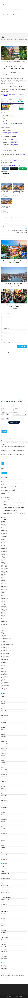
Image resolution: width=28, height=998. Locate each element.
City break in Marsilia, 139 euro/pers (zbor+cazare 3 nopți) (14, 284)
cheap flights (3, 639)
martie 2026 (3, 527)
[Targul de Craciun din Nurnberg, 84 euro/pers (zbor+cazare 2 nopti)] (18, 186)
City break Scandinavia (5, 653)
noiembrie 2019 (4, 624)
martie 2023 (3, 582)
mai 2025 (3, 542)
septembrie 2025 (4, 536)
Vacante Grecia (4, 680)
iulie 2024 (3, 557)
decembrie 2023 (4, 568)
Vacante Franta (4, 679)
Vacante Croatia (4, 674)
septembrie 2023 (4, 572)
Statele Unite (3, 671)
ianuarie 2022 (4, 597)
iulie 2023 (3, 575)
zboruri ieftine (4, 689)
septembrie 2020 (4, 610)
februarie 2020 (4, 619)
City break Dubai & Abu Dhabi (7, 644)
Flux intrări (3, 966)
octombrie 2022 (4, 589)
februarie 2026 (4, 528)
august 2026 (3, 519)
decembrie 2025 (4, 531)
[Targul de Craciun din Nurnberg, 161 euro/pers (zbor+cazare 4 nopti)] (6, 186)
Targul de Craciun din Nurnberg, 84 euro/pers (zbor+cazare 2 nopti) (18, 191)
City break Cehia (4, 642)
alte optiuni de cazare (7, 133)
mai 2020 (3, 615)
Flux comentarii (4, 968)
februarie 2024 (4, 565)
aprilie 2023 (3, 580)
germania (12, 217)
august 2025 (3, 537)
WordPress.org (4, 969)
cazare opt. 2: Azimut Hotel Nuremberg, (11, 123)
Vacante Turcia (4, 688)
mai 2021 (3, 603)
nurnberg (16, 217)
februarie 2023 (4, 583)
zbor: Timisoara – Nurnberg (9, 116)
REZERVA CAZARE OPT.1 (14, 94)
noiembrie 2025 (4, 533)
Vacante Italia (4, 683)
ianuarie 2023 (4, 585)
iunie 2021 (3, 601)
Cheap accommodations (6, 638)
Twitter (18, 165)
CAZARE (16, 139)
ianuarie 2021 (4, 606)
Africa (2, 630)
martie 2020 (3, 618)
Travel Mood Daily (16, 160)
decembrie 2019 (4, 622)
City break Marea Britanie (6, 650)
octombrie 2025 (4, 534)
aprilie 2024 (3, 562)
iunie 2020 (3, 613)
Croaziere (3, 658)
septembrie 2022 (4, 591)
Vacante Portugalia (5, 685)
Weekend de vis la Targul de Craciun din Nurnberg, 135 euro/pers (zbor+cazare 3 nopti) (6, 207)
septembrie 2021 (4, 598)
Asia (2, 632)
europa (8, 217)
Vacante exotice (4, 677)
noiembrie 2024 (4, 551)
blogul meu (21, 159)
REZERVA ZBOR (4, 94)
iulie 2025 (3, 539)
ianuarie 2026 (4, 530)
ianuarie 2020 (4, 621)
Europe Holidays (4, 659)
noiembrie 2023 (4, 569)
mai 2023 (3, 578)
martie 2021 (3, 604)
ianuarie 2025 (4, 548)
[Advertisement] (14, 25)
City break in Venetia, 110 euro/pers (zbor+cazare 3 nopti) (14, 305)
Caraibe (2, 633)
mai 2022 (3, 595)
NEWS (2, 670)
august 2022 (3, 592)
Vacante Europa (4, 676)
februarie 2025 (4, 547)
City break (22, 72)
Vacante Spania (4, 686)
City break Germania (5, 647)
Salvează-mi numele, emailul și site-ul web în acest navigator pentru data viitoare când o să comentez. (12, 341)
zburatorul (5, 72)
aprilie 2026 (3, 525)
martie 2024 (3, 563)
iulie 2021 (3, 600)
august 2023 (3, 574)
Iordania (3, 665)
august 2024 (3, 556)
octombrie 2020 (4, 609)
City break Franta (4, 645)
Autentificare (3, 965)
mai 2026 (3, 524)
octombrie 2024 (4, 553)
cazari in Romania (4, 636)
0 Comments (6, 74)
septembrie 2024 (4, 554)
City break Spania (4, 654)
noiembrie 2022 (4, 588)
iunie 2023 (3, 577)
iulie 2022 (3, 594)
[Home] (1, 39)
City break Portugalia (5, 651)
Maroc (2, 668)
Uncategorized (4, 673)
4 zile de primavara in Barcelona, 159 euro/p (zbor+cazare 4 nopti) (14, 261)
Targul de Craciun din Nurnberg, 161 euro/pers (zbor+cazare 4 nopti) (6, 192)
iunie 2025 (3, 541)
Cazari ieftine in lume (5, 635)
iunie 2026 (3, 522)
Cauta (2, 426)
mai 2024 (3, 560)
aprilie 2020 (3, 616)
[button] (4, 5)
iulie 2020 (3, 612)
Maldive (2, 667)
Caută (2, 468)
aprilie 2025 (3, 544)
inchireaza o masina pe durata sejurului (11, 132)
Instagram (12, 165)
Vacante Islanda (4, 682)
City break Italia (4, 648)
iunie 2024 (3, 559)
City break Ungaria (5, 656)
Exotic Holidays (4, 662)
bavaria (5, 217)
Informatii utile (4, 664)
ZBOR (12, 139)
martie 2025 (3, 545)
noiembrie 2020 (4, 607)
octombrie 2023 (4, 571)
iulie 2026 (3, 521)
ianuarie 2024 (4, 566)
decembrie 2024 (4, 550)
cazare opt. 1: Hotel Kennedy (9, 120)
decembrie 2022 (4, 586)
